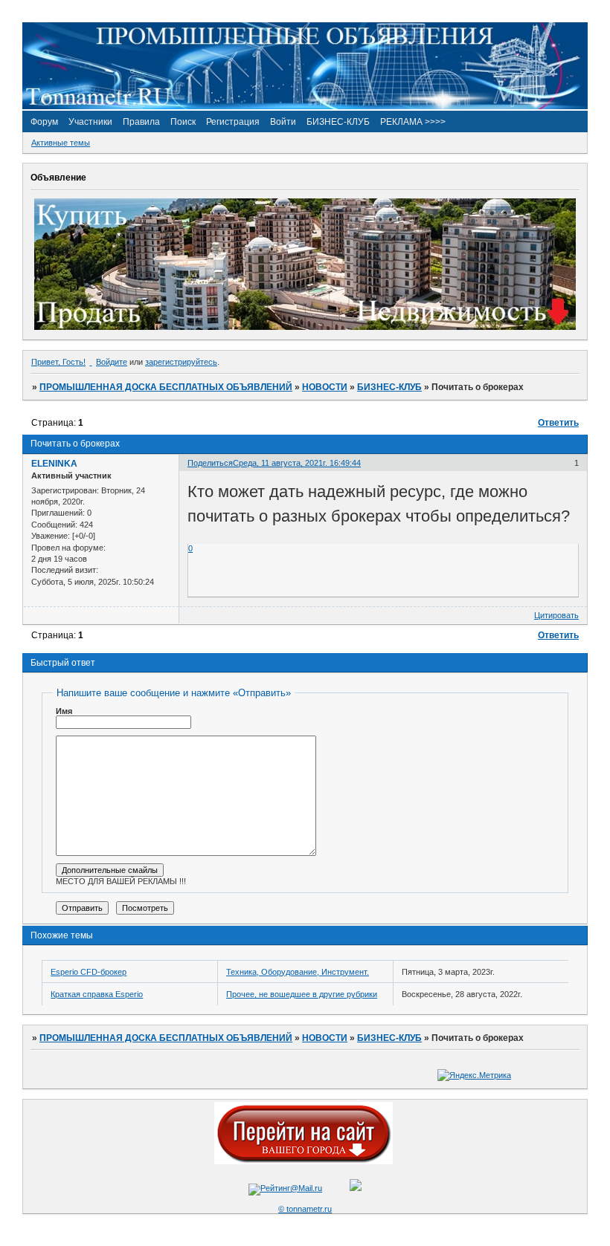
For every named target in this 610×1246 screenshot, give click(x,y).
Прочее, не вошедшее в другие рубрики (301, 994)
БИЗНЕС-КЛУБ (389, 387)
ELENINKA (54, 463)
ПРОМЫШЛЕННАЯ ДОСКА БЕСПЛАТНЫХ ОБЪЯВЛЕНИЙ (165, 387)
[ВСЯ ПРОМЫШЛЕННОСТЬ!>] (305, 106)
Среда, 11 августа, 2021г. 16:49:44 (297, 462)
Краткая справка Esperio (97, 994)
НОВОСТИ (324, 387)
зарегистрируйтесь (181, 361)
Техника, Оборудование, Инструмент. (297, 971)
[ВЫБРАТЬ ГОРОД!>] (303, 1161)
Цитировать (556, 615)
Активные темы (60, 142)
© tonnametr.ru (305, 1208)
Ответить (558, 423)
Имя (64, 711)
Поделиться (210, 462)
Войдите (111, 361)
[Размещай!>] (305, 326)
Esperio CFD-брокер (88, 971)
